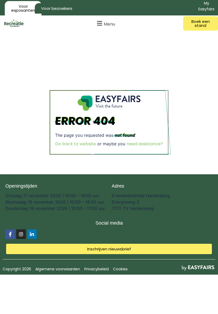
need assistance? (145, 144)
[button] (105, 23)
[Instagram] (21, 234)
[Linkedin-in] (32, 234)
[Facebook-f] (10, 234)
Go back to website (75, 144)
